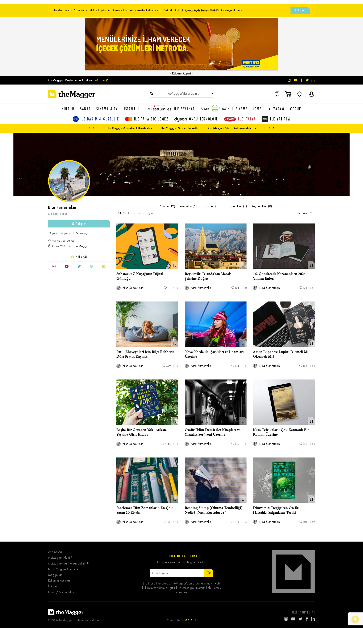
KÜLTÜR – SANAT (76, 109)
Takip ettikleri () (236, 206)
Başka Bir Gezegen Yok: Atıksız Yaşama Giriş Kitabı (141, 432)
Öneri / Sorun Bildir (61, 592)
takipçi (82, 233)
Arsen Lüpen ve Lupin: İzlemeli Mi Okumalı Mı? (280, 354)
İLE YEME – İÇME (247, 109)
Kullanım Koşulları (59, 580)
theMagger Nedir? (60, 557)
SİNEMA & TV (107, 109)
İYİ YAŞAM (275, 109)
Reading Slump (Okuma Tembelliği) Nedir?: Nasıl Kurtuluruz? (213, 510)
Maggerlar (55, 575)
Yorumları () (188, 206)
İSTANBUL (132, 109)
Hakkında (82, 257)
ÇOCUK (295, 109)
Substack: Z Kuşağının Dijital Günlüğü (139, 276)
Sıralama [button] (303, 213)
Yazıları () (167, 206)
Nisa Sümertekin (132, 288)
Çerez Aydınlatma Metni (201, 10)
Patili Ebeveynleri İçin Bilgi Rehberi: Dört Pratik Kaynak (145, 354)
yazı (52, 233)
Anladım (300, 10)
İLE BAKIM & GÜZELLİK (99, 119)
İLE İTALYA (247, 119)
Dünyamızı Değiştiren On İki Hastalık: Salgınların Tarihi (276, 510)
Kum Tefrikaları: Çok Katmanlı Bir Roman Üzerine (281, 432)
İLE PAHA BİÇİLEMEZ (151, 119)
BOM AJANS (188, 620)
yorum (66, 233)
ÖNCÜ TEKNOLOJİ (203, 119)
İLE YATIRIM (280, 119)
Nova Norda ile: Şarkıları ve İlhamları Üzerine (214, 354)
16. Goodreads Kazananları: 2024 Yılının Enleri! (279, 276)
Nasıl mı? (101, 80)
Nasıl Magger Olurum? (63, 569)
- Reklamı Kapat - (181, 73)
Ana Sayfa (55, 552)
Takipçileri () (211, 206)
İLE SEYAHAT (184, 109)
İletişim (52, 586)
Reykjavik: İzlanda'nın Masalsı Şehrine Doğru (209, 276)
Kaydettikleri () (262, 206)
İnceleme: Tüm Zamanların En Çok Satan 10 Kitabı (144, 510)
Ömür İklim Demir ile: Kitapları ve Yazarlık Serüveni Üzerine (212, 432)
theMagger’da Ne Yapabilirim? (68, 563)
